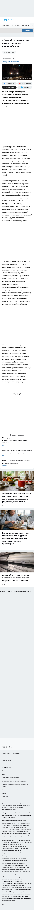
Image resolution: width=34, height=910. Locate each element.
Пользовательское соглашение (10, 777)
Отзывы (4, 770)
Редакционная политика (8, 764)
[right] (32, 25)
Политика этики (6, 760)
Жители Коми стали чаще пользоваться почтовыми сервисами (16, 463)
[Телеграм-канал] (24, 87)
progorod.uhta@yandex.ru (9, 820)
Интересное (5, 796)
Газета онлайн (5, 25)
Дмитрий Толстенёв (10, 62)
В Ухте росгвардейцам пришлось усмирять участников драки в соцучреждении (17, 452)
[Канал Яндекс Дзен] (9, 87)
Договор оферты (6, 757)
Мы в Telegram (16, 25)
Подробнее (22, 892)
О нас (3, 774)
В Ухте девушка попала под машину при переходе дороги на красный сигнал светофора (16, 441)
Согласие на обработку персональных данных (14, 781)
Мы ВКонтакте (26, 25)
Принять (27, 30)
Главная (4, 793)
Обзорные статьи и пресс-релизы (11, 753)
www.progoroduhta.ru (17, 803)
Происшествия (9, 52)
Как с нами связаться (7, 767)
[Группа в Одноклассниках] (6, 747)
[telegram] (20, 393)
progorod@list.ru (12, 817)
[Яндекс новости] (24, 83)
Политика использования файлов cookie (13, 789)
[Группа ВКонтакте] (9, 83)
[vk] (14, 393)
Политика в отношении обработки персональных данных (15, 785)
